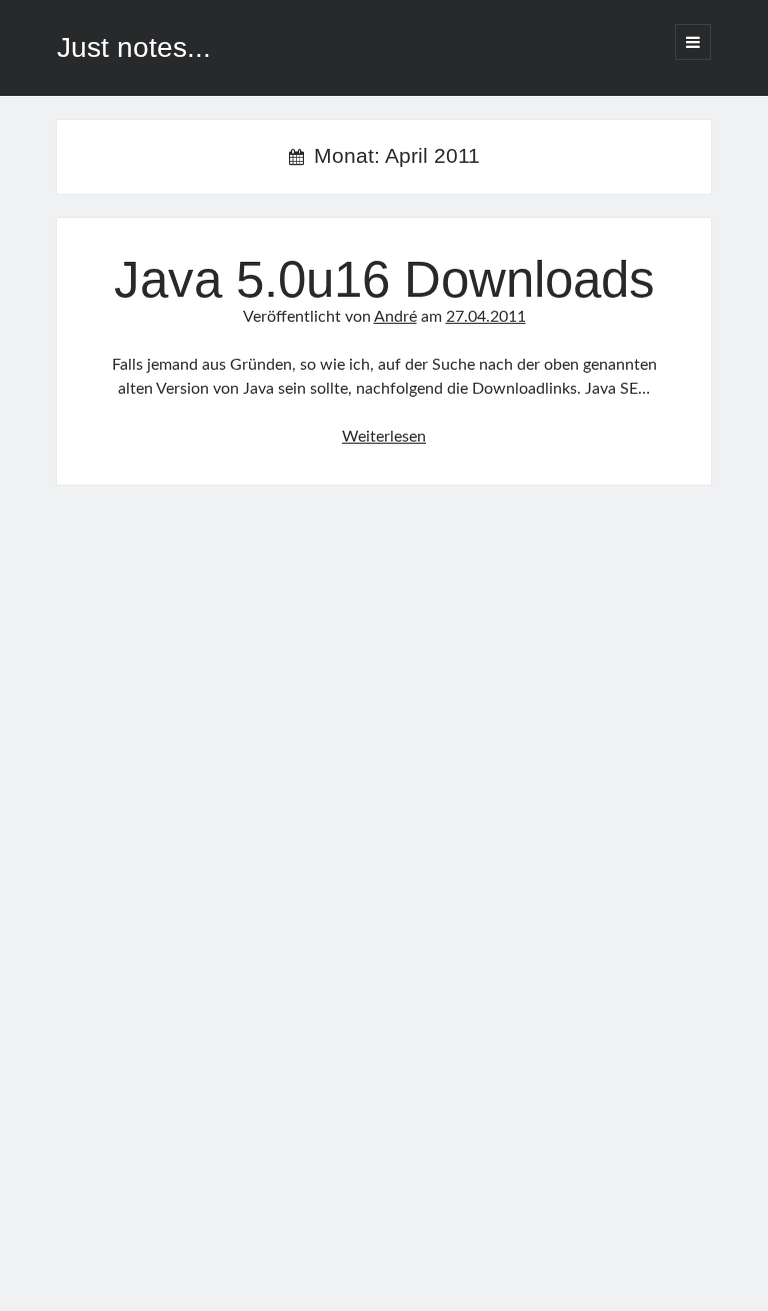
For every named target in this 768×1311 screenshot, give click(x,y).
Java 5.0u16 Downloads (384, 279)
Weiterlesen (384, 437)
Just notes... (134, 47)
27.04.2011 (486, 317)
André (395, 317)
